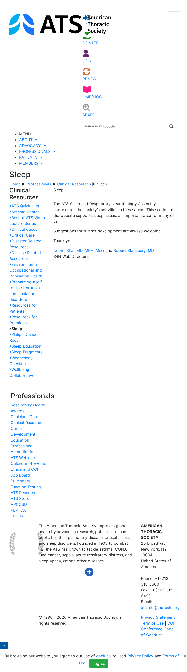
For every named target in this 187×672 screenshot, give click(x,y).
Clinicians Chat (24, 416)
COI (170, 623)
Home (14, 184)
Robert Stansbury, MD (134, 250)
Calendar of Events (28, 463)
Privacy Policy (140, 656)
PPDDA (17, 516)
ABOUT (27, 139)
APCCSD (19, 504)
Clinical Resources (74, 184)
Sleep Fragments (26, 352)
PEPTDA (18, 510)
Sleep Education (26, 346)
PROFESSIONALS (36, 151)
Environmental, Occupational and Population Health (25, 270)
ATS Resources (24, 492)
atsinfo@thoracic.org (160, 607)
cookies (103, 656)
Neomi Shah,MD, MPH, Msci (78, 250)
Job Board (20, 475)
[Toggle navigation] (174, 7)
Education (20, 440)
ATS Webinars (23, 457)
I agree (99, 663)
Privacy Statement (158, 617)
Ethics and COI (24, 469)
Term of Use (152, 623)
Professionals (39, 184)
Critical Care (23, 235)
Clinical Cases (24, 229)
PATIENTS (29, 157)
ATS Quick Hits (25, 205)
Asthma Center (25, 211)
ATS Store (20, 498)
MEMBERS (30, 163)
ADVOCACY (31, 145)
